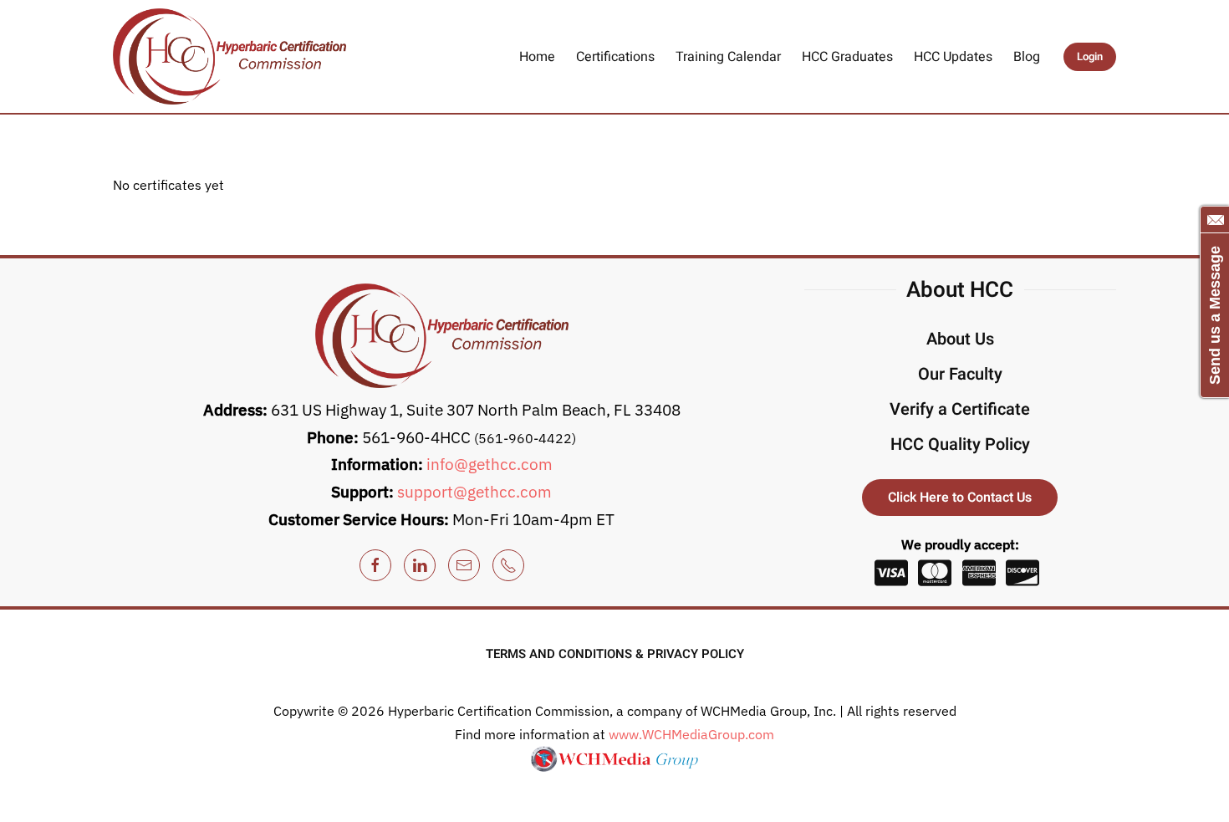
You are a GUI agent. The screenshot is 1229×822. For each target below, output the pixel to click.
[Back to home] (229, 56)
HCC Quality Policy (960, 444)
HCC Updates (953, 57)
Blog (1026, 57)
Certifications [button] (615, 57)
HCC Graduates (847, 57)
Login (1090, 56)
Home (537, 57)
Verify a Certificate (960, 409)
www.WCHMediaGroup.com (691, 734)
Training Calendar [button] (728, 57)
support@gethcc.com (474, 492)
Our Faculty (960, 374)
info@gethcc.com (489, 464)
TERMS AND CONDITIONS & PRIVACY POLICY (615, 654)
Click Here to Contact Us (960, 498)
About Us (960, 339)
